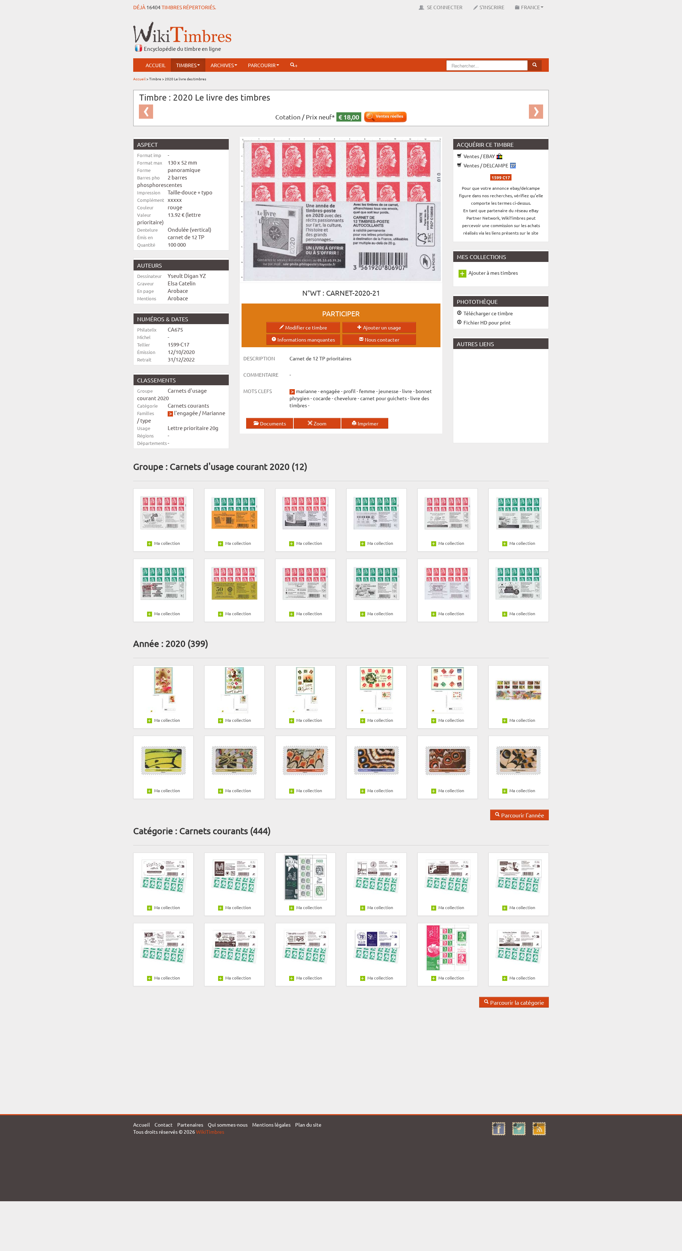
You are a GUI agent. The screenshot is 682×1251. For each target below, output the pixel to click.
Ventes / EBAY (479, 156)
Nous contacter (381, 339)
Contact (164, 1124)
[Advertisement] (419, 37)
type (145, 420)
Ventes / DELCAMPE (485, 165)
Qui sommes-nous (228, 1124)
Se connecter (444, 7)
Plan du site (308, 1124)
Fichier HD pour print (486, 322)
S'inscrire (492, 7)
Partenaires (190, 1124)
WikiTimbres (210, 1131)
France (530, 7)
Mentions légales (271, 1124)
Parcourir (262, 65)
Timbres (186, 65)
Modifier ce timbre (305, 327)
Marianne (213, 412)
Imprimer (367, 423)
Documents (272, 423)
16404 (153, 7)
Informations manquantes (305, 339)
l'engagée (186, 412)
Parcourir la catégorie (516, 1002)
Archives (222, 65)
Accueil (156, 65)
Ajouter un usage (381, 327)
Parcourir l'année (522, 814)
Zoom (319, 423)
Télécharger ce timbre (487, 313)
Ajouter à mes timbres (493, 272)
